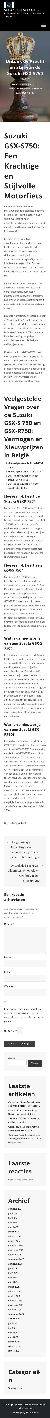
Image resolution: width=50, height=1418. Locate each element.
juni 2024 (12, 1327)
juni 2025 (12, 1273)
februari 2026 (14, 1236)
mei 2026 (12, 1222)
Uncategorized (15, 1388)
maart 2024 (13, 1341)
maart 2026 (13, 1231)
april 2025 (13, 1282)
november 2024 (15, 1305)
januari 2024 (14, 1350)
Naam (8, 957)
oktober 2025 (14, 1254)
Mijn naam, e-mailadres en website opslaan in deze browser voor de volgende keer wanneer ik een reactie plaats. (23, 1015)
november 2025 (15, 1250)
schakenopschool (17, 823)
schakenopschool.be (22, 10)
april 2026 (13, 1227)
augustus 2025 (15, 1263)
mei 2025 (12, 1277)
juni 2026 (12, 1218)
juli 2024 (12, 1323)
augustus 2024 (15, 1318)
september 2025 (16, 1259)
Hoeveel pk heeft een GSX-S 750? (25, 471)
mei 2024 (12, 1332)
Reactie (9, 923)
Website (8, 986)
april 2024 (13, 1337)
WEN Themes (32, 1412)
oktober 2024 (14, 1309)
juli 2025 (12, 1268)
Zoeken (12, 1057)
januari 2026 (14, 1240)
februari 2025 (14, 1291)
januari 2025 (14, 1296)
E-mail (8, 971)
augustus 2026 (15, 1208)
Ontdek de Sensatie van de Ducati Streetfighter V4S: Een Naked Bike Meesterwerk (24, 1138)
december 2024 (15, 1300)
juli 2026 (12, 1213)
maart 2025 (13, 1286)
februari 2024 (14, 1346)
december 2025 (15, 1245)
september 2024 (16, 1314)
